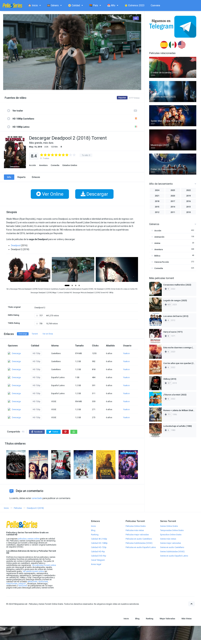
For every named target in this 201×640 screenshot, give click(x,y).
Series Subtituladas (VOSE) (172, 551)
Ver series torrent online (33, 571)
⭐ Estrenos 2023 (134, 5)
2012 (157, 212)
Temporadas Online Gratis (172, 530)
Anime (157, 243)
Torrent (35, 334)
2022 (188, 190)
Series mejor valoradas (170, 543)
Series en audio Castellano (172, 547)
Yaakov (126, 353)
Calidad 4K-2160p (99, 539)
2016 (188, 201)
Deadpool (15, 245)
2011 (173, 212)
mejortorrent (11, 583)
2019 (188, 196)
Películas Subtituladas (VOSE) (139, 543)
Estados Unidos (69, 165)
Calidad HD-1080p (99, 543)
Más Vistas (187, 618)
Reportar (122, 98)
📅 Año (111, 5)
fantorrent (22, 585)
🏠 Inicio (33, 5)
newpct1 (22, 583)
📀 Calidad (74, 5)
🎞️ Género (53, 5)
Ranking (94, 534)
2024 (157, 190)
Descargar (96, 194)
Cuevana (155, 5)
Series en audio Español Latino (174, 556)
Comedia (55, 165)
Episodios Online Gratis (170, 534)
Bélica (157, 256)
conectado (37, 498)
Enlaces (36, 177)
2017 (173, 201)
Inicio (93, 526)
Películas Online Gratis (136, 526)
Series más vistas (168, 539)
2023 (173, 190)
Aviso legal (96, 564)
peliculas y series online (28, 538)
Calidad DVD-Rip (98, 556)
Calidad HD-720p (98, 547)
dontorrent (43, 581)
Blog (93, 530)
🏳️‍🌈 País (93, 5)
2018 (157, 201)
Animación (159, 237)
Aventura (43, 165)
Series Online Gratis (169, 526)
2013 (188, 207)
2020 (173, 196)
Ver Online (52, 194)
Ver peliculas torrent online (44, 565)
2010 (188, 212)
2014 (173, 207)
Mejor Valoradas (167, 618)
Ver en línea (48, 334)
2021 (157, 196)
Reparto (21, 177)
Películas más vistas (135, 530)
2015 (157, 207)
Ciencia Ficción (161, 262)
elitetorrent (32, 581)
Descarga (23, 334)
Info (9, 177)
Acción (32, 165)
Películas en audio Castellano (139, 539)
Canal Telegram (98, 560)
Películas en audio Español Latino (141, 547)
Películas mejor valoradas (137, 534)
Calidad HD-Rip (98, 551)
